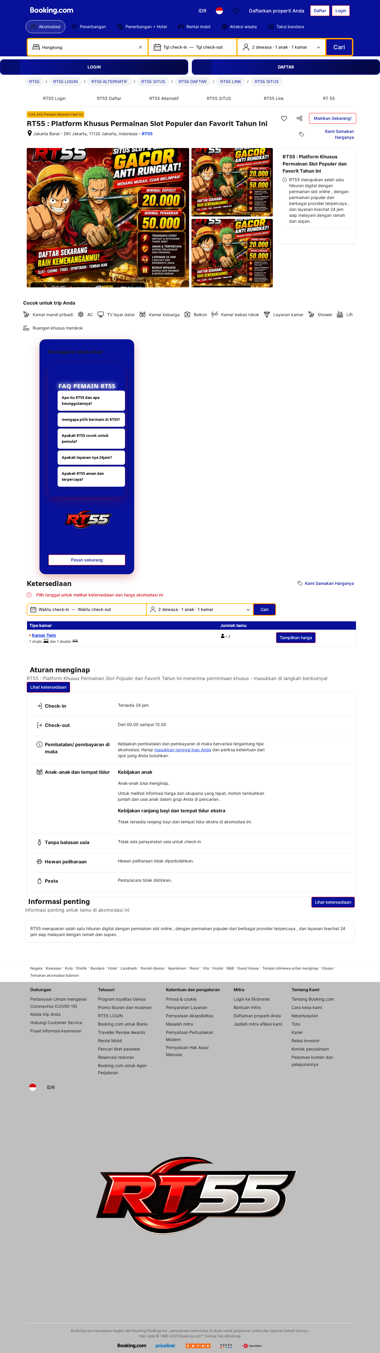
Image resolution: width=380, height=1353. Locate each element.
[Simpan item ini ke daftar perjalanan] (284, 118)
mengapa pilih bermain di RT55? (91, 419)
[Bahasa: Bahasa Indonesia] (219, 11)
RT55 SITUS (153, 81)
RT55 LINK (230, 81)
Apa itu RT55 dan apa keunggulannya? (80, 400)
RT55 (34, 81)
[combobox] (88, 47)
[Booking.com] (51, 10)
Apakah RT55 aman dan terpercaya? (83, 476)
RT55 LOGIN (65, 81)
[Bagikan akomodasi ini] (299, 118)
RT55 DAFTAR (193, 81)
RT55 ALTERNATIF (109, 81)
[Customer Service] (236, 11)
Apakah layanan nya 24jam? (87, 457)
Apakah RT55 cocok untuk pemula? (85, 438)
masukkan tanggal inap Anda (182, 749)
